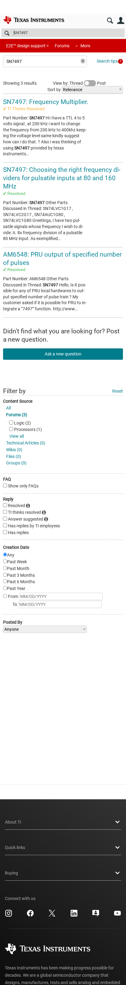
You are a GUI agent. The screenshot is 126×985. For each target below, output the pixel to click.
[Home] (33, 20)
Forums (62, 45)
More (85, 45)
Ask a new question (63, 353)
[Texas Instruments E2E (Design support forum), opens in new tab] (95, 915)
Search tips (107, 61)
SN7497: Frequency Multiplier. (46, 102)
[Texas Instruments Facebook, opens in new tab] (30, 915)
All (8, 407)
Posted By (12, 622)
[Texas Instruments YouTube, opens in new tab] (117, 915)
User (120, 20)
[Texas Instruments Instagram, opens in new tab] (8, 915)
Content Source (17, 401)
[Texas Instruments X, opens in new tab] (52, 915)
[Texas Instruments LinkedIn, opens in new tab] (74, 915)
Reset (117, 391)
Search (110, 20)
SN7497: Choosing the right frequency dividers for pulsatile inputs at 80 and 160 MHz (61, 178)
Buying (11, 873)
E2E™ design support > (27, 45)
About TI (13, 822)
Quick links (15, 847)
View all (16, 436)
